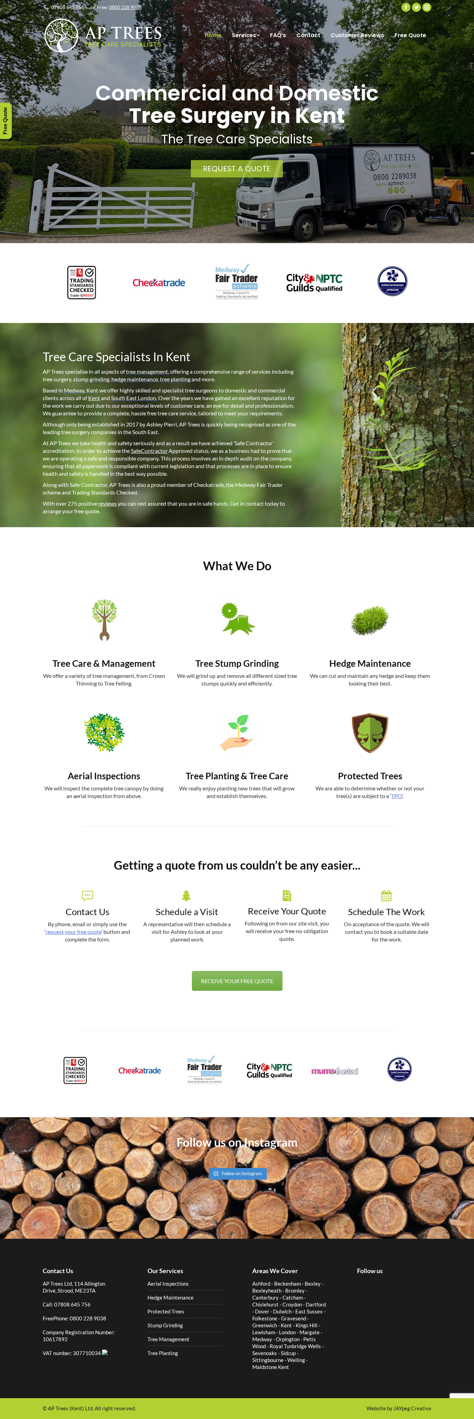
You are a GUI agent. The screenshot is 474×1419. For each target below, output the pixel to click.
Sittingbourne (267, 1360)
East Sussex (309, 1311)
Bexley (313, 1283)
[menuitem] (213, 35)
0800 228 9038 (125, 7)
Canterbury (265, 1297)
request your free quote (73, 931)
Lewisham (263, 1332)
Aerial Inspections (168, 1283)
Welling (296, 1360)
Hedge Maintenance (170, 1297)
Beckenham (287, 1283)
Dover (262, 1311)
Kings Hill (307, 1325)
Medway (262, 1339)
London (287, 1332)
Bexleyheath (266, 1290)
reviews (107, 503)
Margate (309, 1332)
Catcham (292, 1297)
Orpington (287, 1339)
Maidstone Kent (270, 1367)
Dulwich (282, 1311)
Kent (94, 398)
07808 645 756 (67, 7)
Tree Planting (162, 1353)
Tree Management (168, 1339)
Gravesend (293, 1318)
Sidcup (288, 1353)
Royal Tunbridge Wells (295, 1346)
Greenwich (264, 1325)
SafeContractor (149, 450)
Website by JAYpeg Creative (398, 1408)
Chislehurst (265, 1304)
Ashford (261, 1283)
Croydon (292, 1304)
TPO (396, 796)
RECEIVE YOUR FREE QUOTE (237, 981)
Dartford (316, 1304)
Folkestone (264, 1318)
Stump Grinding (165, 1325)
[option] (81, 282)
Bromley (295, 1290)
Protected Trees (165, 1311)
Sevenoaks (264, 1353)
